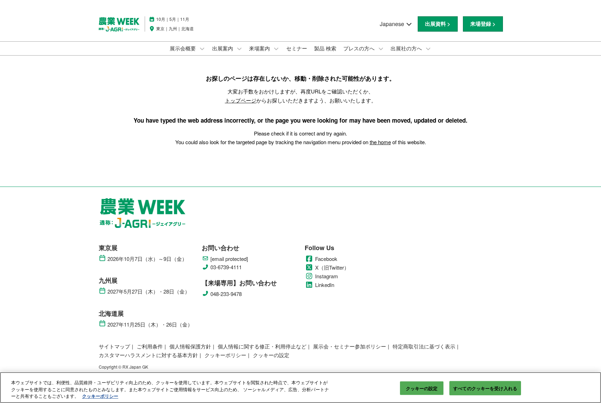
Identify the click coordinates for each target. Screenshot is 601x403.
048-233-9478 (226, 293)
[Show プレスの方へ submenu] (381, 48)
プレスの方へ (359, 48)
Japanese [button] (393, 24)
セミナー (296, 48)
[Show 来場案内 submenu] (276, 48)
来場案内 (260, 48)
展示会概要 (183, 48)
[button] (438, 24)
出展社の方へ (407, 48)
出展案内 (223, 48)
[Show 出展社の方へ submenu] (428, 48)
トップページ (240, 100)
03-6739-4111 (226, 267)
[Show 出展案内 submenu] (239, 48)
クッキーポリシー (100, 396)
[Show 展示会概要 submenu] (202, 48)
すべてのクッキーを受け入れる (485, 388)
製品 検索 (325, 48)
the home (380, 142)
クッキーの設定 (422, 388)
